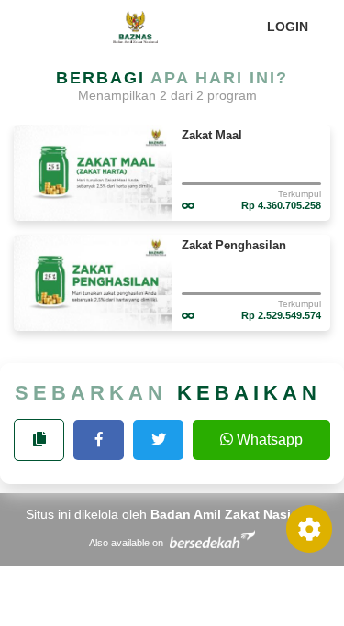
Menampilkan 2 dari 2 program (167, 95)
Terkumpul (299, 194)
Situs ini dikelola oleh (172, 514)
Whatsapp (270, 439)
